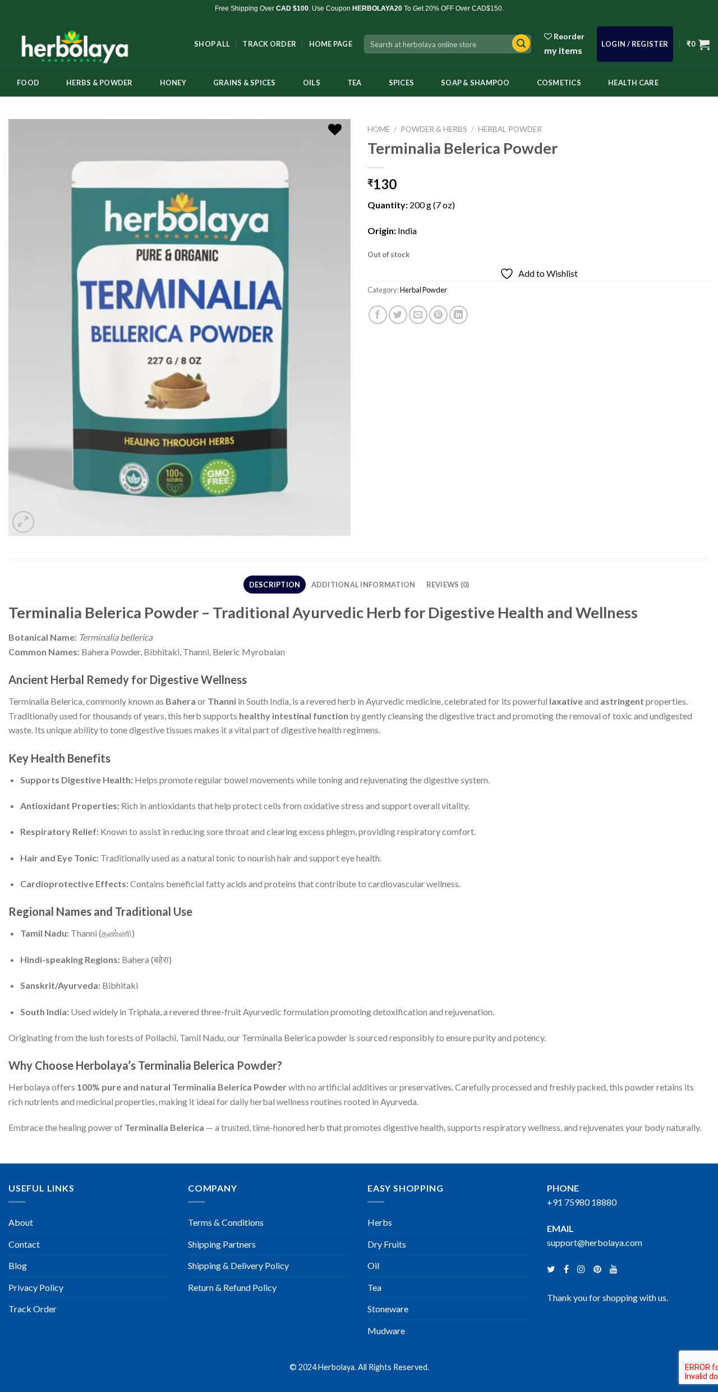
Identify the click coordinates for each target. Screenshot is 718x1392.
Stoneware (387, 1308)
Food (28, 82)
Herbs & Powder (99, 82)
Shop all (212, 43)
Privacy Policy (35, 1287)
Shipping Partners (222, 1244)
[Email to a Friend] (418, 314)
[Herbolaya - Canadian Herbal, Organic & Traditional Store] (92, 43)
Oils (311, 82)
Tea (354, 82)
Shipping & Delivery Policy (238, 1265)
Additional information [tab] (363, 584)
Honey (173, 82)
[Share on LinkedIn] (458, 314)
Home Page (330, 43)
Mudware (386, 1330)
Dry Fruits (386, 1244)
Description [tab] (275, 584)
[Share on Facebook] (378, 314)
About (20, 1222)
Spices (402, 82)
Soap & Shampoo (475, 82)
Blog (17, 1265)
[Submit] (518, 44)
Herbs (379, 1222)
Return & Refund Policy (232, 1287)
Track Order (269, 43)
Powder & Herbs (434, 129)
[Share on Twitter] (398, 314)
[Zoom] (23, 522)
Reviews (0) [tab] (448, 584)
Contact (24, 1244)
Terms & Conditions (226, 1222)
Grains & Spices (244, 82)
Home (378, 129)
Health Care (633, 82)
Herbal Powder (510, 129)
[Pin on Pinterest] (438, 314)
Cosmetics (559, 82)
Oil (373, 1265)
